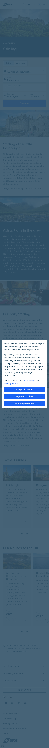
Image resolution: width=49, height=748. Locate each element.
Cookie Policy (28, 380)
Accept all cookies (24, 389)
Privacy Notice (11, 383)
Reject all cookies (24, 396)
